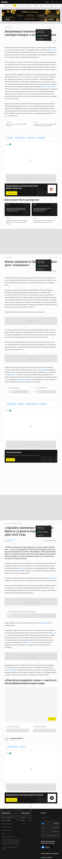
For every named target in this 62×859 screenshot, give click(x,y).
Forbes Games (10, 5)
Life (46, 5)
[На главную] (4, 2)
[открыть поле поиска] (56, 2)
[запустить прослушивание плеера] (49, 27)
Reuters (16, 62)
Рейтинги (21, 5)
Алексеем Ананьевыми (32, 814)
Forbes (7, 267)
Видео (42, 5)
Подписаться (11, 184)
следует (22, 525)
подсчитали (13, 627)
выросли (43, 580)
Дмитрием (20, 814)
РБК (21, 77)
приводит (51, 535)
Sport (56, 5)
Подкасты (36, 5)
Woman (51, 5)
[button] (60, 2)
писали (13, 331)
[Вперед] (60, 124)
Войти (46, 2)
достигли (29, 600)
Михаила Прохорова (47, 86)
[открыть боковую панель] (52, 2)
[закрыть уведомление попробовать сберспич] (49, 31)
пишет (46, 819)
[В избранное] (28, 122)
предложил (40, 326)
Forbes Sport (9, 209)
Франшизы (28, 5)
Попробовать (40, 38)
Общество (35, 209)
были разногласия (23, 336)
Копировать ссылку (51, 40)
